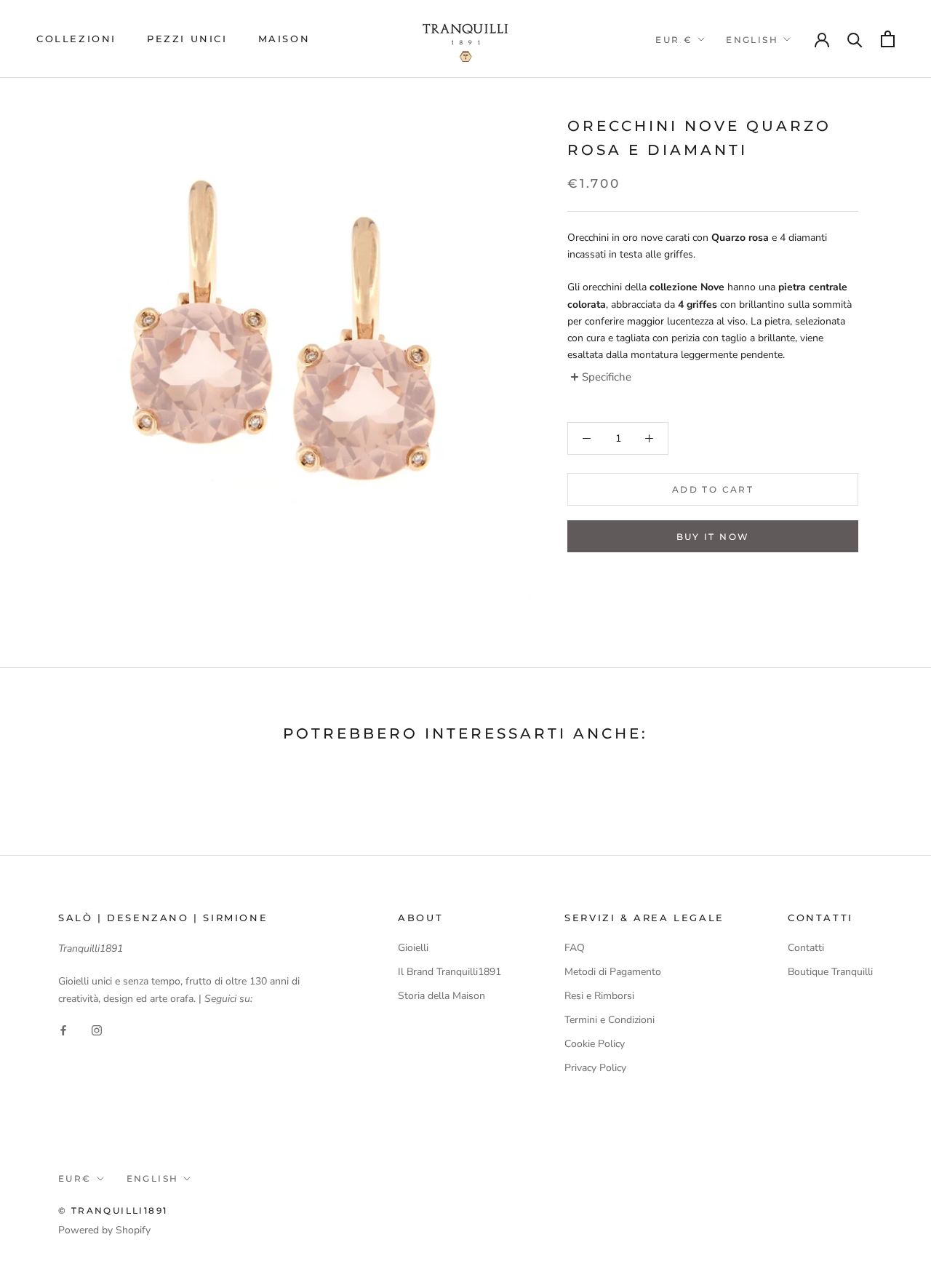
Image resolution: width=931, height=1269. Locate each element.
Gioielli (413, 948)
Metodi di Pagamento (612, 972)
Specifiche (606, 377)
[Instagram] (97, 1030)
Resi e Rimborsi (599, 996)
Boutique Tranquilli (830, 972)
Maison (284, 38)
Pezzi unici (187, 38)
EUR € (673, 39)
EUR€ (75, 1178)
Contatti (806, 948)
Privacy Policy (595, 1068)
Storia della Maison (441, 996)
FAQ (574, 948)
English (752, 39)
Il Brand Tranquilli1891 (449, 972)
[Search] (855, 39)
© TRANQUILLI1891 (112, 1210)
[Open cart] (888, 39)
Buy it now (713, 536)
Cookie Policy (594, 1044)
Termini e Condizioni (609, 1020)
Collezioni (76, 38)
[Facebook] (63, 1030)
